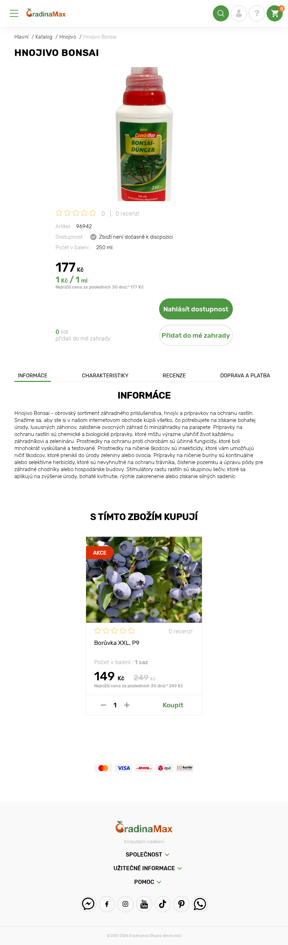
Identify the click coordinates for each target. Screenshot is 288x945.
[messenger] (88, 904)
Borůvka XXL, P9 (116, 642)
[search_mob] (221, 13)
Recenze (174, 375)
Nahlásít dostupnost (195, 309)
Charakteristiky (105, 375)
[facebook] (107, 904)
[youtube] (144, 904)
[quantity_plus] (127, 705)
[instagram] (125, 904)
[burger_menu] (14, 13)
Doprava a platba (245, 375)
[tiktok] (163, 904)
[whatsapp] (200, 904)
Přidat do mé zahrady (196, 335)
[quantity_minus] (103, 705)
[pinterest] (181, 904)
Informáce (32, 375)
